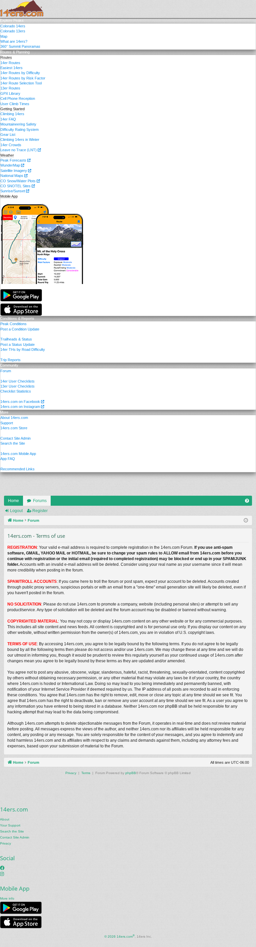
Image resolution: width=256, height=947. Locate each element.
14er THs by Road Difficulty (22, 349)
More (4, 412)
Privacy (5, 843)
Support (6, 423)
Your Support (10, 825)
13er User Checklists (17, 386)
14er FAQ (8, 119)
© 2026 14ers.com (119, 936)
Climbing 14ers (12, 114)
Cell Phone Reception (17, 98)
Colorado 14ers (12, 26)
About (4, 819)
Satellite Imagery (14, 171)
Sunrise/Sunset (13, 191)
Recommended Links (17, 469)
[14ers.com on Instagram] (2, 874)
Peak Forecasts (13, 160)
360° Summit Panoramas (20, 46)
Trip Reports (10, 360)
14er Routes (10, 63)
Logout (16, 510)
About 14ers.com (14, 418)
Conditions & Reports (17, 318)
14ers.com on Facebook (20, 402)
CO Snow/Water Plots (18, 181)
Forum (5, 371)
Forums (40, 500)
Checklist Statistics (15, 391)
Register (40, 510)
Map (3, 36)
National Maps (12, 176)
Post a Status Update (17, 344)
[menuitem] (247, 501)
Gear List (7, 135)
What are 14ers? (13, 41)
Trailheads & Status (16, 339)
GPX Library (10, 93)
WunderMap (10, 165)
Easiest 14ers (11, 68)
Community (9, 365)
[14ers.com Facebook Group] (2, 868)
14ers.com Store (13, 428)
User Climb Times (14, 104)
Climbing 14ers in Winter (19, 140)
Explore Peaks (12, 20)
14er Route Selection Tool (21, 83)
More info (7, 898)
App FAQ (7, 459)
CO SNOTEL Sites (16, 186)
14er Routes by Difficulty (20, 73)
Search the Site (12, 443)
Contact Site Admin (15, 438)
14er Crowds (10, 145)
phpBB (130, 773)
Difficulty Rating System (19, 130)
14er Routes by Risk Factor (22, 78)
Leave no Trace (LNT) (19, 150)
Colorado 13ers (12, 31)
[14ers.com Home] (21, 9)
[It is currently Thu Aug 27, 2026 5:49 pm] (246, 520)
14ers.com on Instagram (20, 407)
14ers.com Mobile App (18, 454)
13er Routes (10, 88)
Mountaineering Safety (18, 124)
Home (13, 500)
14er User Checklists (17, 381)
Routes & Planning (15, 52)
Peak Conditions (13, 324)
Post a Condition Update (19, 329)
